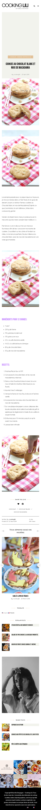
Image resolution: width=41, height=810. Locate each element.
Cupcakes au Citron (17, 725)
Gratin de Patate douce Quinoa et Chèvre (23, 644)
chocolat (12, 509)
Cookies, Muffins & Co (24, 57)
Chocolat (13, 57)
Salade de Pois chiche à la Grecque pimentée (24, 635)
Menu (38, 6)
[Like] (18, 504)
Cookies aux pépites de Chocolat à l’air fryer (25, 734)
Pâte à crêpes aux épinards (19, 744)
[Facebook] (22, 504)
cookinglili (17, 74)
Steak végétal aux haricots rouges (22, 625)
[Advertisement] (20, 34)
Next (39, 565)
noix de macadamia (20, 512)
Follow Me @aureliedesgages (6, 768)
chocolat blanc (24, 509)
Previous (2, 565)
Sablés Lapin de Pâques (20, 596)
